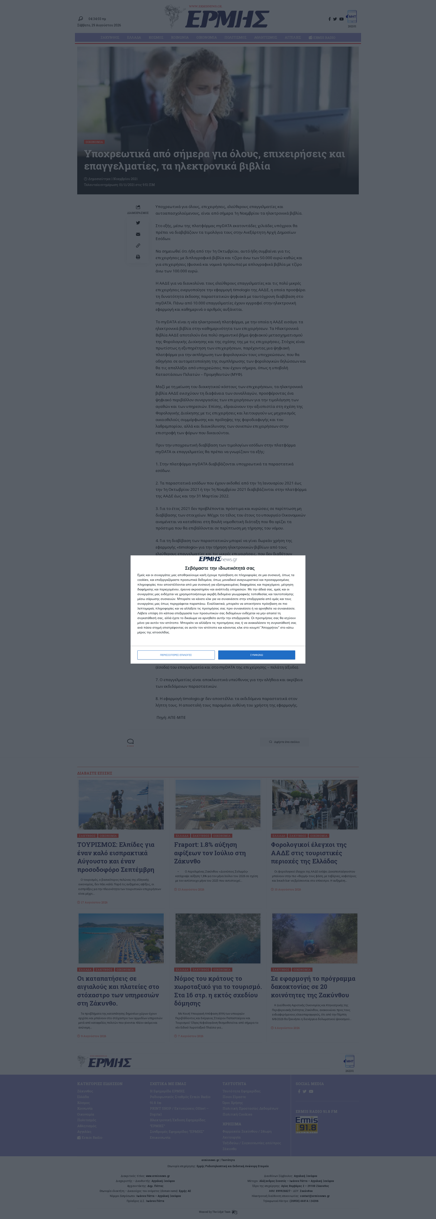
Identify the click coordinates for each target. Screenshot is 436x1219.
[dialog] (218, 609)
